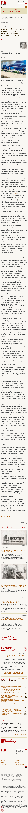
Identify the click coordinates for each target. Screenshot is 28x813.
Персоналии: (14, 9)
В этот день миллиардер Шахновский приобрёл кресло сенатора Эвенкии (10, 704)
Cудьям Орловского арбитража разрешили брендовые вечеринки (11, 707)
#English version (5, 728)
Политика (6, 22)
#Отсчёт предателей (12, 727)
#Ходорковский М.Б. (5, 726)
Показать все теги (21, 734)
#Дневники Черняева (6, 724)
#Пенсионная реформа (6, 730)
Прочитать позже (6, 39)
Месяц (23, 678)
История (3, 760)
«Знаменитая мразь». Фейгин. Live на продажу (11, 714)
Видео (2, 762)
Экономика (4, 768)
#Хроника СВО (4, 723)
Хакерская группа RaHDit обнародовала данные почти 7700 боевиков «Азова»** (11, 696)
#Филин (11, 728)
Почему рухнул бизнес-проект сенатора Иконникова (10, 690)
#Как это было (12, 723)
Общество (3, 764)
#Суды (21, 724)
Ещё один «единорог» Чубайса (10, 692)
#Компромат (4, 727)
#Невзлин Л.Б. (17, 728)
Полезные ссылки (19, 764)
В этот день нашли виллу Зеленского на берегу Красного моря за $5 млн (12, 700)
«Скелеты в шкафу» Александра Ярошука (11, 684)
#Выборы (23, 522)
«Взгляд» (14, 193)
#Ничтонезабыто (5, 731)
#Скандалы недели (14, 731)
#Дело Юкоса (19, 723)
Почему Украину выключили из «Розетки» (11, 687)
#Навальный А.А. (16, 724)
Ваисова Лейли (13, 42)
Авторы (17, 762)
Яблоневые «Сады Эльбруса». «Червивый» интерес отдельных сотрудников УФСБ (11, 710)
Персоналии (18, 757)
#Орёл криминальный (21, 726)
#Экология (23, 730)
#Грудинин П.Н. (16, 730)
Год (26, 678)
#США (19, 727)
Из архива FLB (14, 673)
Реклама (17, 760)
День (19, 678)
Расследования (5, 757)
